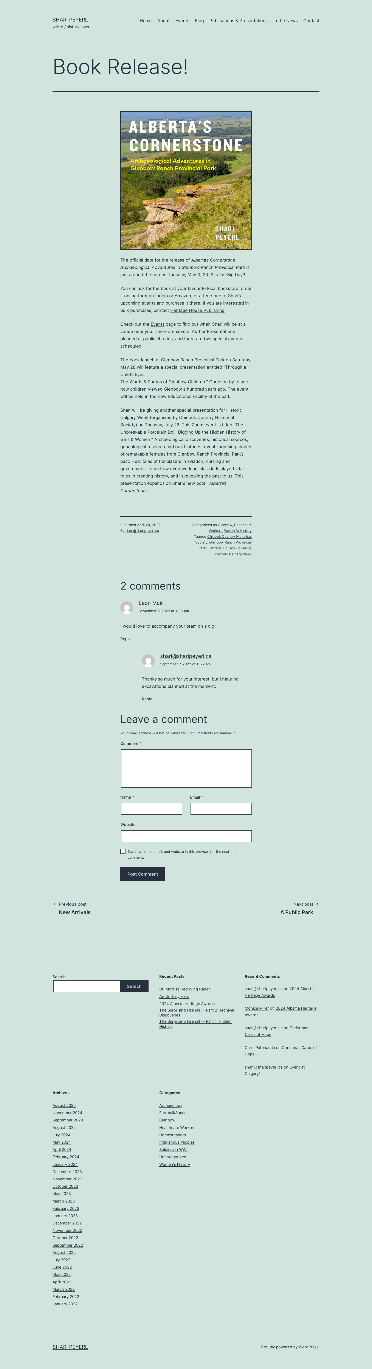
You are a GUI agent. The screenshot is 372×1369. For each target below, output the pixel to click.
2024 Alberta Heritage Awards (187, 1003)
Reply (125, 638)
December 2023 (67, 1171)
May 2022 (62, 1274)
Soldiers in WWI (173, 1149)
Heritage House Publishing (197, 310)
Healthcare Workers (177, 1127)
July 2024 (62, 1135)
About (163, 20)
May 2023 (62, 1193)
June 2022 (62, 1267)
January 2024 (65, 1164)
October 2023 (65, 1186)
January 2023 (65, 1215)
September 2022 (68, 1245)
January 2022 (65, 1304)
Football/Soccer (173, 1112)
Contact (311, 20)
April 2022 (62, 1282)
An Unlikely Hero (174, 996)
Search (59, 977)
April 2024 (62, 1149)
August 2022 (64, 1252)
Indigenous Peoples (177, 1142)
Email (196, 797)
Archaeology (170, 1105)
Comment (131, 743)
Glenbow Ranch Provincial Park (193, 359)
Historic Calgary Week (233, 554)
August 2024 (64, 1127)
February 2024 (66, 1157)
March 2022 (64, 1289)
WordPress (308, 1347)
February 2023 (66, 1208)
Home (146, 20)
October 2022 (65, 1237)
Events (182, 20)
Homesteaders (172, 1135)
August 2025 (64, 1105)
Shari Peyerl (70, 20)
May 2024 (62, 1142)
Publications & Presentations (238, 20)
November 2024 (67, 1112)
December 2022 (67, 1223)
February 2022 (66, 1296)
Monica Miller (257, 1008)
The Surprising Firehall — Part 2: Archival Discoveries (196, 1012)
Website (128, 824)
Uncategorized (172, 1157)
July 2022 (61, 1260)
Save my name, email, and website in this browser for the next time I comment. (183, 854)
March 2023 (64, 1201)
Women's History (238, 530)
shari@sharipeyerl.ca (142, 530)
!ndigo (161, 295)
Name (127, 797)
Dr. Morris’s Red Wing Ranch (185, 989)
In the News (285, 20)
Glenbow (225, 525)
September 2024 (68, 1120)
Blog (199, 20)
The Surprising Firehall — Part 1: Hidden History (195, 1024)
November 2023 (67, 1179)
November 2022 (67, 1230)
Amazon (183, 295)
